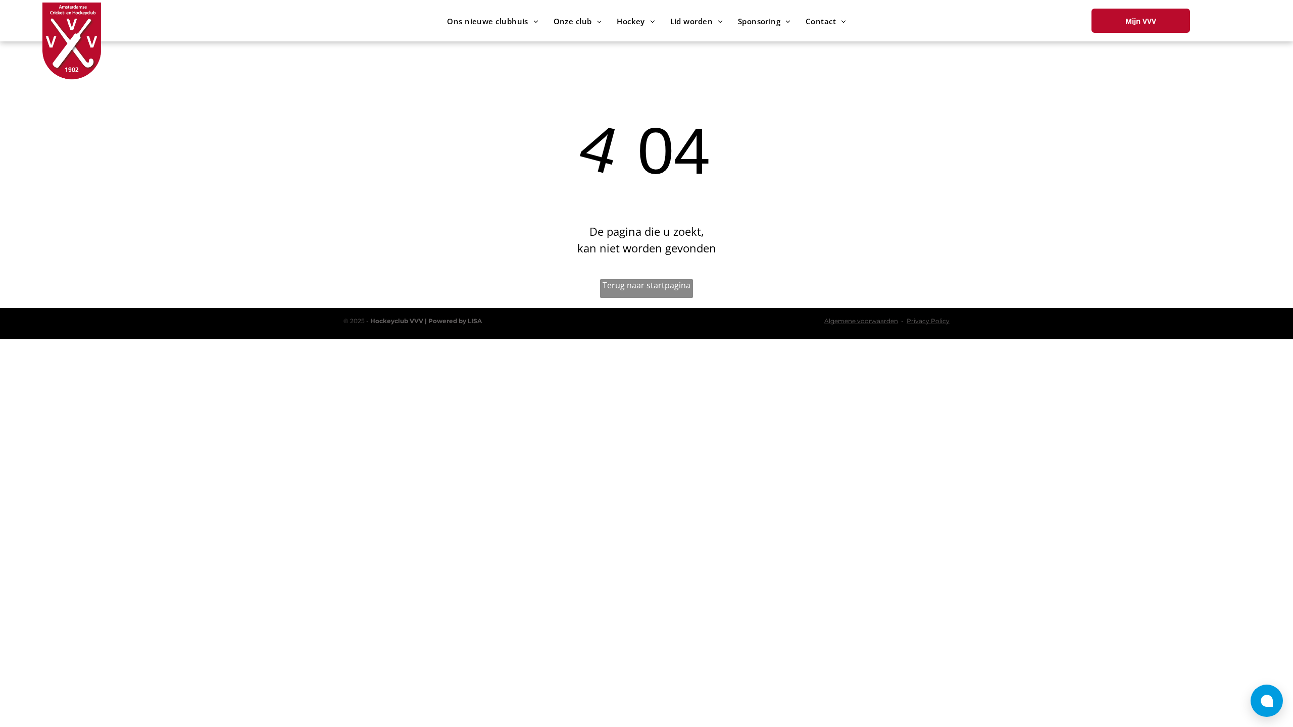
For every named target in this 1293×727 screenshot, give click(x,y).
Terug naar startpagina (646, 285)
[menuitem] (492, 21)
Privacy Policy (928, 321)
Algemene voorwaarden (861, 321)
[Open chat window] (1267, 701)
